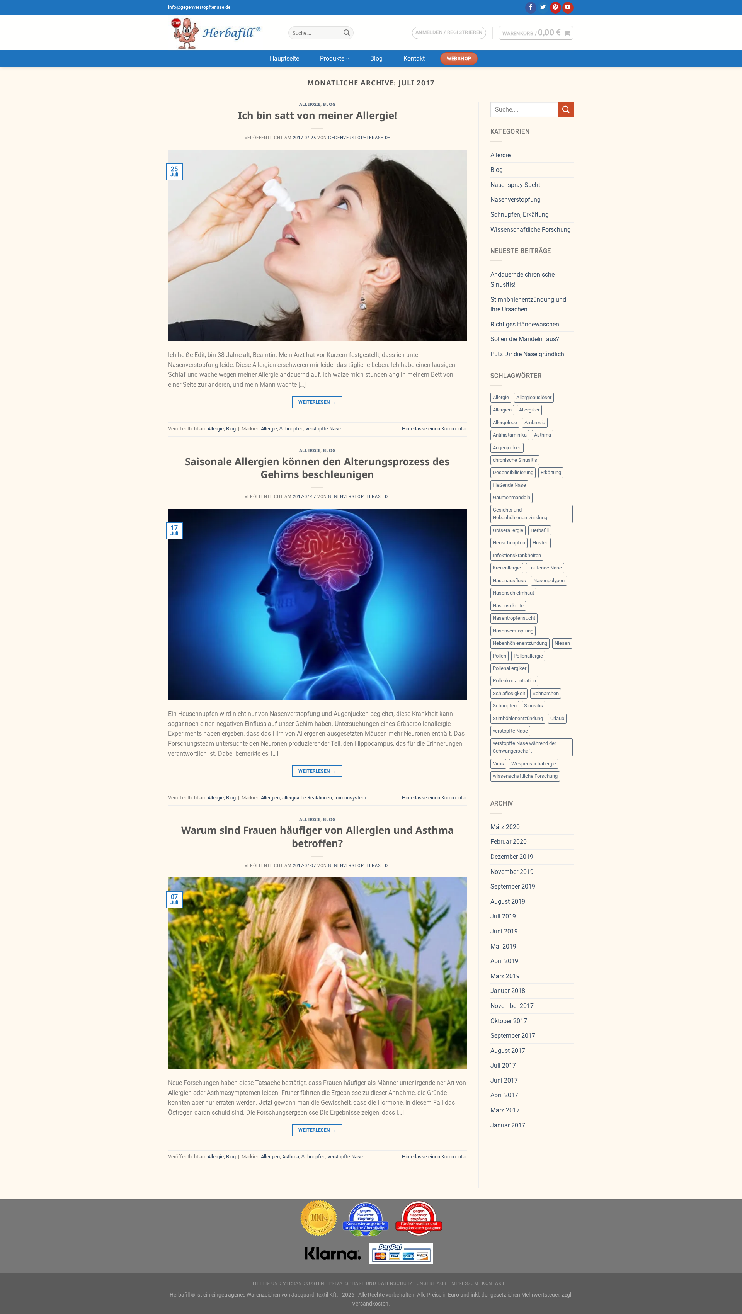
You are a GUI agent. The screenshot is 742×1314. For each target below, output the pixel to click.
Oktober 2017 (508, 1021)
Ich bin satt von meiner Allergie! (317, 115)
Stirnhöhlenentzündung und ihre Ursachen (528, 304)
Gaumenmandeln (511, 497)
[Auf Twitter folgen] (543, 8)
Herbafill (540, 530)
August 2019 (507, 901)
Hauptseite (284, 58)
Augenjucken (507, 447)
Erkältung (551, 472)
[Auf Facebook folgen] (530, 8)
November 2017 (512, 1006)
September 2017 (512, 1035)
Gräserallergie (508, 530)
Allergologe (505, 422)
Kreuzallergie (507, 568)
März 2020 (505, 827)
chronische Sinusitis (515, 460)
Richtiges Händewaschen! (525, 324)
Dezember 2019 (511, 856)
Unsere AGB (431, 1283)
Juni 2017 (504, 1080)
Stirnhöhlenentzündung (518, 718)
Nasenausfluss (509, 580)
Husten (540, 543)
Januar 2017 (507, 1125)
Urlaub (557, 718)
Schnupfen (291, 429)
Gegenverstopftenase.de (359, 137)
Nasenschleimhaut (513, 593)
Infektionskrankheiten (517, 555)
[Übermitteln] (346, 32)
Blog (376, 58)
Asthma (290, 1156)
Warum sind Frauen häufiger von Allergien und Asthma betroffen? (317, 836)
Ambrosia (534, 422)
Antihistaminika (510, 435)
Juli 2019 (503, 916)
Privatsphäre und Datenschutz (370, 1283)
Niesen (562, 643)
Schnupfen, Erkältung (519, 214)
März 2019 (505, 976)
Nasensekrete (508, 606)
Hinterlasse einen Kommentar (434, 429)
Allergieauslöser (533, 397)
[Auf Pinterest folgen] (555, 8)
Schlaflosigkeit (509, 693)
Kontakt (414, 58)
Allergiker (529, 410)
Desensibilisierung (513, 472)
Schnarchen (546, 693)
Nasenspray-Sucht (515, 185)
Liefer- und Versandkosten (289, 1283)
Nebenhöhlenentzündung (520, 643)
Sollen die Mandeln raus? (524, 339)
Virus (498, 764)
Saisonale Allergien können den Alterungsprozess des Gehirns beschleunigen (317, 468)
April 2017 (504, 1095)
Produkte (332, 58)
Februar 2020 (508, 841)
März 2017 (505, 1110)
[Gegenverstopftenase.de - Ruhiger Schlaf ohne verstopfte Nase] (222, 32)
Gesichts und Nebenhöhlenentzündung (520, 513)
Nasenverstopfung (515, 199)
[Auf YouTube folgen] (568, 8)
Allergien (270, 798)
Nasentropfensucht (514, 618)
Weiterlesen (317, 402)
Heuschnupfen (509, 543)
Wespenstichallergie (533, 764)
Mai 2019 (503, 946)
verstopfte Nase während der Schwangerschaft (524, 747)
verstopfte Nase (323, 429)
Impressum (464, 1283)
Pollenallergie (528, 656)
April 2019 (504, 961)
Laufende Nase (545, 568)
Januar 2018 (507, 990)
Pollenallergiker (509, 668)
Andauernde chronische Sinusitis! (522, 279)
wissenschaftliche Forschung (525, 776)
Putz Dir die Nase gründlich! (528, 354)
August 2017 (507, 1050)
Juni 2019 (504, 931)
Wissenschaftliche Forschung (530, 229)
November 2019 (512, 871)
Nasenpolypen (549, 580)
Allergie (309, 104)
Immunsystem (350, 798)
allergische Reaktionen (307, 798)
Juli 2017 (503, 1065)
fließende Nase (509, 485)
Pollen (499, 656)
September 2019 (512, 886)
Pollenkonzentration (514, 680)
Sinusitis (533, 706)
